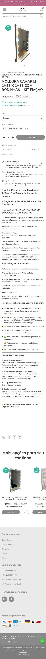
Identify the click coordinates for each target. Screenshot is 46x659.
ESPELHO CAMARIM (16, 73)
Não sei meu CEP (8, 154)
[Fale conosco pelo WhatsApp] (42, 641)
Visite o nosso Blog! (13, 584)
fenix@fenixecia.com (13, 579)
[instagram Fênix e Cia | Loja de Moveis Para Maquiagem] (4, 599)
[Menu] (4, 9)
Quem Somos (7, 540)
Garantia (5, 549)
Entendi (23, 655)
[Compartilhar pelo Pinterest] (19, 438)
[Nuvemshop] (9, 642)
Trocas (4, 553)
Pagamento (6, 558)
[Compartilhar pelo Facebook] (10, 438)
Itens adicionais (7, 124)
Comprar (10, 512)
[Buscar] (41, 16)
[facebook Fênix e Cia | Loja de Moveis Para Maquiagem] (11, 599)
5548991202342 (11, 570)
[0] (41, 10)
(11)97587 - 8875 (11, 575)
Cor (3, 113)
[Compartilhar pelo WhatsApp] (4, 437)
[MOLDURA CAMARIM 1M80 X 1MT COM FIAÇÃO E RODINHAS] (25, 512)
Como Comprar (8, 544)
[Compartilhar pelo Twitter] (15, 438)
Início (4, 73)
